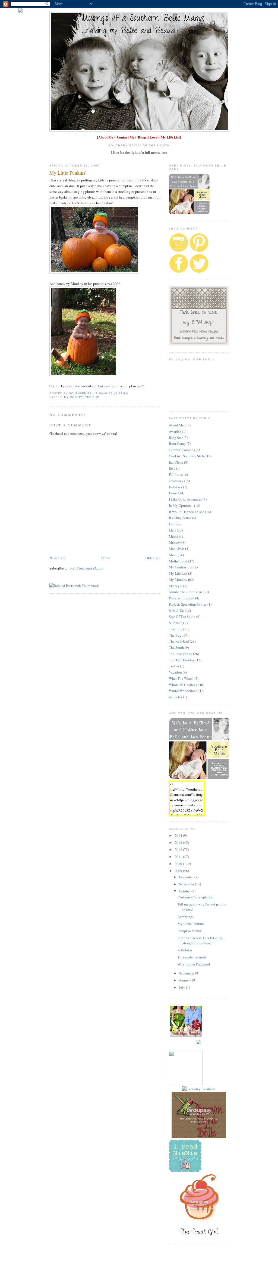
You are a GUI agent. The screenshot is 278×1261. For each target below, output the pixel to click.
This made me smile (192, 957)
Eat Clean (176, 462)
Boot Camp (177, 443)
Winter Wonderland (183, 690)
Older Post (153, 557)
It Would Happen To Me (186, 511)
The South (176, 647)
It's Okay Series (180, 517)
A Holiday (185, 950)
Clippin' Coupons (182, 449)
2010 (179, 863)
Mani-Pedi (176, 548)
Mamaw (175, 542)
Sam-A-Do (176, 610)
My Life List (170, 137)
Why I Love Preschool (194, 964)
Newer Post (57, 557)
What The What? (181, 678)
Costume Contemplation (196, 897)
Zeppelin (175, 696)
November (187, 884)
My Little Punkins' (191, 923)
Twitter (174, 665)
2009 (179, 870)
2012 (179, 849)
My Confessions (181, 567)
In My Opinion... (181, 505)
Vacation (175, 672)
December (186, 877)
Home (105, 557)
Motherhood (178, 561)
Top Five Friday (180, 653)
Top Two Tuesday (182, 660)
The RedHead (179, 641)
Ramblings (186, 916)
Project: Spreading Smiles (188, 604)
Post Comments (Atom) (86, 568)
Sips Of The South (182, 616)
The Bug (92, 397)
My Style (175, 585)
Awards (174, 431)
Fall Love (176, 474)
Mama (173, 536)
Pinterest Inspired (181, 598)
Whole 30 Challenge (184, 684)
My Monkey (73, 397)
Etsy (172, 468)
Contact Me (125, 137)
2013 (179, 842)
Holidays (175, 487)
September (187, 973)
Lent (172, 523)
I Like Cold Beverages (185, 499)
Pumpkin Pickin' (190, 930)
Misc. (173, 554)
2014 (179, 835)
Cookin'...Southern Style (187, 456)
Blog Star (176, 437)
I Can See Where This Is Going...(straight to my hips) (201, 940)
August (184, 980)
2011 (179, 856)
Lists (172, 530)
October (185, 891)
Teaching (175, 629)
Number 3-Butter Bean (185, 591)
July (182, 987)
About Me (105, 137)
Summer (175, 622)
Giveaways (177, 480)
